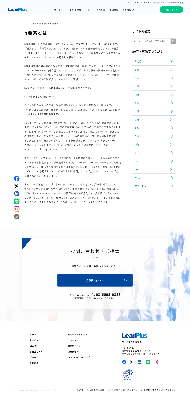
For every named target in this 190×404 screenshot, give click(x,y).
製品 (88, 9)
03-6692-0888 (108, 294)
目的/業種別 (75, 9)
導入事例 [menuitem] (34, 345)
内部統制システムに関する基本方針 (158, 390)
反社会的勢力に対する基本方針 (123, 390)
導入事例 (101, 9)
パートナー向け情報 (175, 2)
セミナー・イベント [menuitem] (77, 334)
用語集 (80, 390)
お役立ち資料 (159, 2)
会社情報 (113, 9)
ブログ (130, 2)
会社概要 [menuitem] (34, 363)
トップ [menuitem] (33, 334)
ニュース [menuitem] (72, 340)
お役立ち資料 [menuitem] (36, 351)
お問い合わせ (171, 9)
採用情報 (127, 9)
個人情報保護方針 (95, 390)
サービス (58, 9)
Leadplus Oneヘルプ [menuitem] (79, 357)
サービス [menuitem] (34, 340)
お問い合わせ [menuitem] (74, 345)
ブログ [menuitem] (33, 357)
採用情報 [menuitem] (72, 351)
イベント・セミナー (143, 2)
